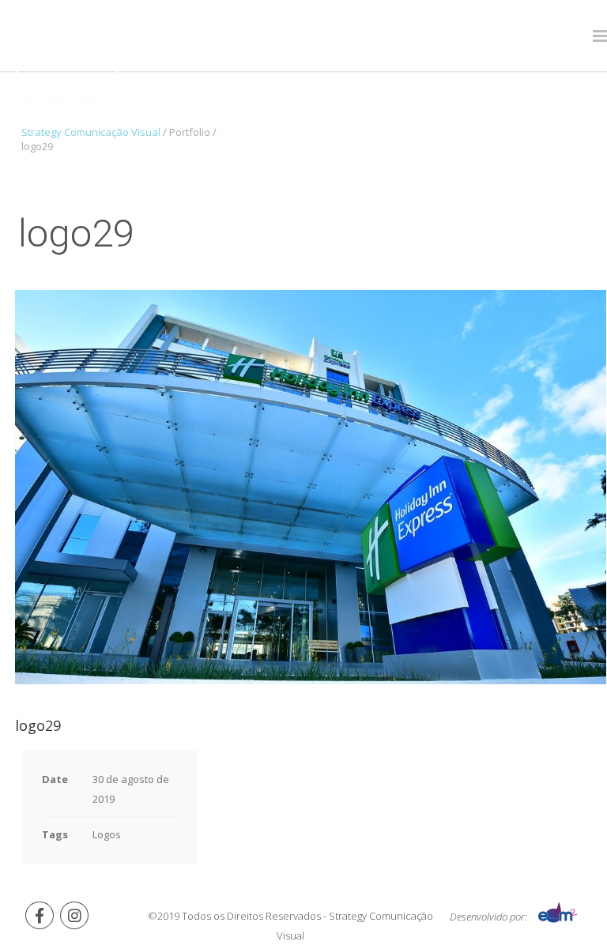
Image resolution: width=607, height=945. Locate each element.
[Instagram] (74, 915)
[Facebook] (39, 915)
